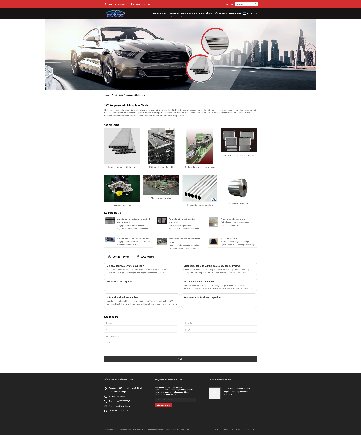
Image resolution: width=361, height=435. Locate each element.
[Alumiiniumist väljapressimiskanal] (110, 239)
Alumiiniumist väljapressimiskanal (133, 239)
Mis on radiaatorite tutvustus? (199, 282)
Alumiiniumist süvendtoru (233, 219)
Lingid (216, 429)
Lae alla (192, 13)
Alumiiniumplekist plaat (161, 198)
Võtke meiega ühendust (228, 13)
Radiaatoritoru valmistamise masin (200, 167)
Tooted (171, 13)
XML (239, 429)
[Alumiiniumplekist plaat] (161, 185)
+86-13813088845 (119, 396)
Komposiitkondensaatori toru (200, 205)
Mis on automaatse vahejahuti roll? (125, 266)
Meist (163, 13)
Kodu (156, 13)
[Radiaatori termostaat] (122, 188)
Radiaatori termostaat (122, 205)
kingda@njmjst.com (141, 4)
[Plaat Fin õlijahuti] (213, 241)
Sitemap (225, 429)
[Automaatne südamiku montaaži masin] (162, 241)
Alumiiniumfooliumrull (238, 203)
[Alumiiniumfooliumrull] (239, 187)
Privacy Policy (250, 429)
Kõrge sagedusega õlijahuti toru (122, 167)
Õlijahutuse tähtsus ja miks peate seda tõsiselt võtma (211, 266)
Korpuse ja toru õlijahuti (119, 282)
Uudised (181, 13)
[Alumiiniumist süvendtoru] (213, 222)
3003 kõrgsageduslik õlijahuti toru (132, 95)
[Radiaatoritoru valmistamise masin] (200, 146)
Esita (180, 359)
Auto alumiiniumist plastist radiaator (239, 155)
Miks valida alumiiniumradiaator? (124, 297)
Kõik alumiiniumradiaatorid (161, 167)
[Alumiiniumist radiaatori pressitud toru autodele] (110, 221)
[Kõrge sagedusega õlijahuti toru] (122, 146)
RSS (233, 429)
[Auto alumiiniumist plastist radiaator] (239, 140)
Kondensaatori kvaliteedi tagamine (202, 297)
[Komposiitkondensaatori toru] (200, 188)
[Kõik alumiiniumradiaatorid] (161, 146)
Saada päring (205, 13)
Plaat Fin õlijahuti (229, 239)
